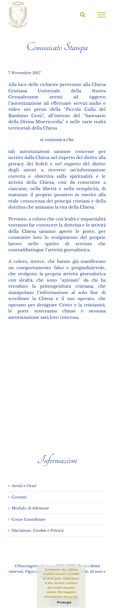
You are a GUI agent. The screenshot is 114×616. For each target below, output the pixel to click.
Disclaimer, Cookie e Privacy (38, 530)
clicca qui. (71, 597)
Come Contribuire (28, 519)
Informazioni (57, 460)
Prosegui (64, 602)
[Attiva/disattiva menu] (101, 14)
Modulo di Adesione (30, 508)
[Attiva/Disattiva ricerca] (82, 14)
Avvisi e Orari (24, 485)
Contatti (19, 497)
